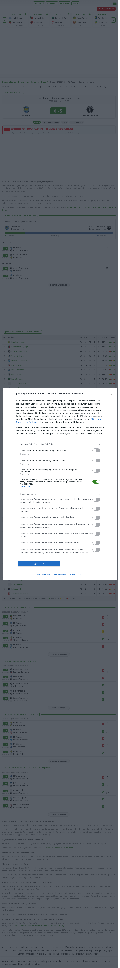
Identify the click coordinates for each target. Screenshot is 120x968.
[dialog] (60, 484)
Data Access (60, 574)
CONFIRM (39, 564)
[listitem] (60, 444)
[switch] (96, 450)
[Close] (110, 394)
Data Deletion (43, 574)
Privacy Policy (76, 574)
